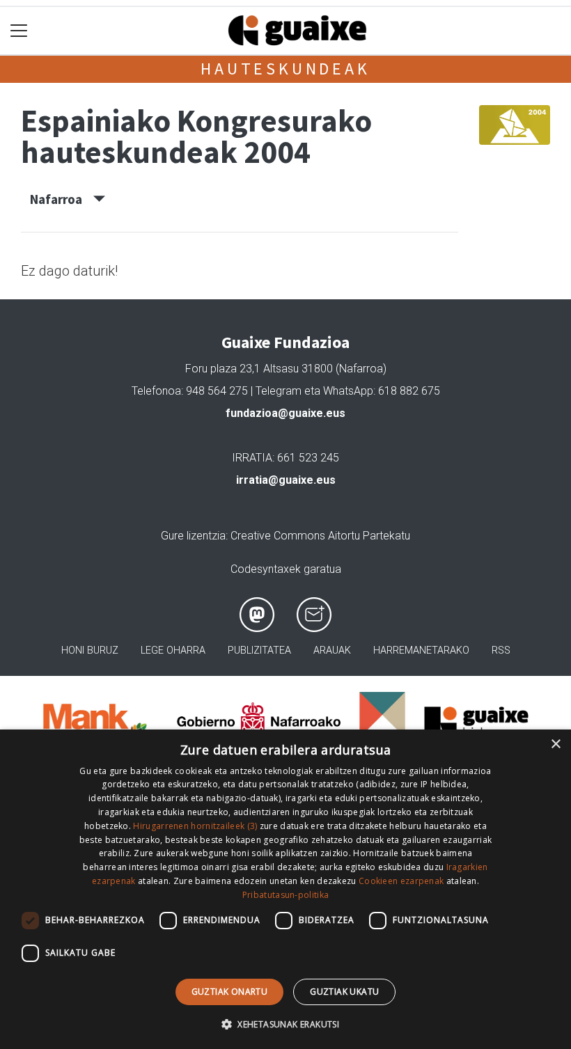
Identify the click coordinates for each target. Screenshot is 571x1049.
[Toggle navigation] (19, 31)
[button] (285, 1024)
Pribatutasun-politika (285, 895)
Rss (501, 650)
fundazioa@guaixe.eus (285, 413)
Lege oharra (173, 650)
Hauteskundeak (285, 68)
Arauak (332, 650)
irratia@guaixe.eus (286, 480)
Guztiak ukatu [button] (344, 991)
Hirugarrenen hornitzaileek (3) (195, 826)
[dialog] (285, 889)
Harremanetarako (421, 650)
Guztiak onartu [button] (229, 991)
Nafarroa (61, 199)
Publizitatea (259, 650)
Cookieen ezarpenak (401, 881)
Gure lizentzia (193, 535)
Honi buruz (89, 650)
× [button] (555, 744)
